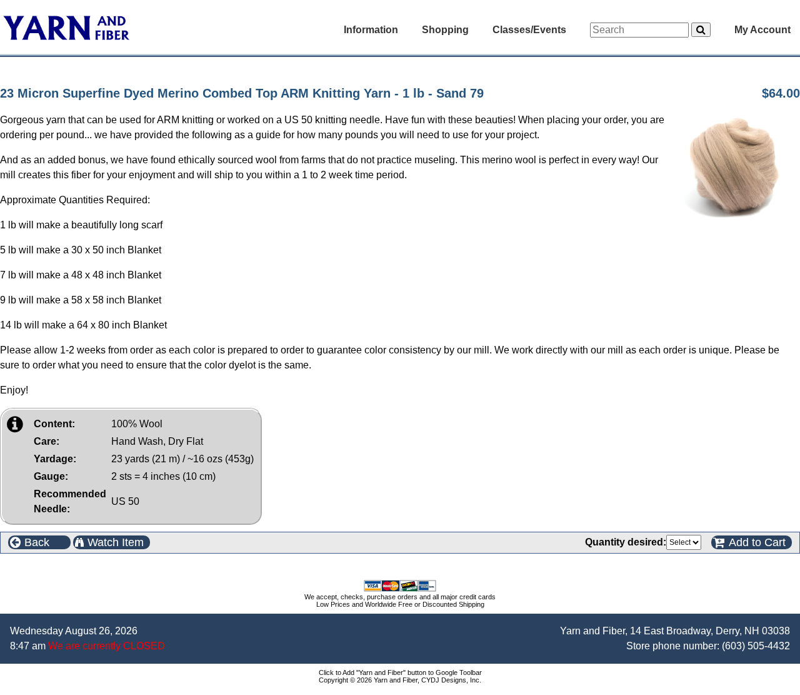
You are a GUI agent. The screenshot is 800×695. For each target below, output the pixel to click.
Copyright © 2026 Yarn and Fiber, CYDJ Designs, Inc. (400, 680)
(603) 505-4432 (756, 646)
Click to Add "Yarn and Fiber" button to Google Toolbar (400, 672)
